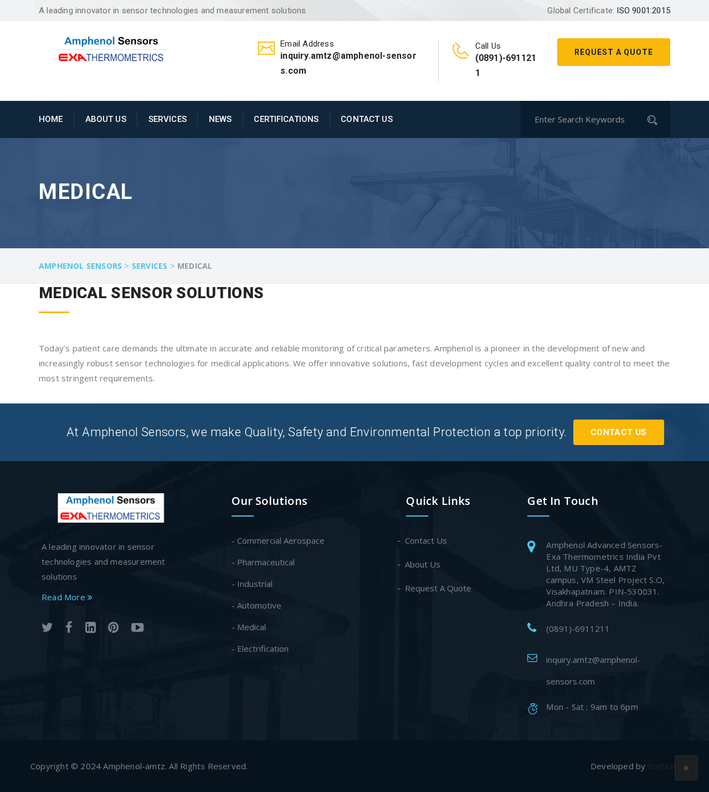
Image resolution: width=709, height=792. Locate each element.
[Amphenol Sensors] (112, 47)
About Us (105, 119)
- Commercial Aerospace (278, 540)
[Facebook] (69, 629)
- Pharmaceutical (263, 562)
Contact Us (366, 119)
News (220, 119)
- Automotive (256, 605)
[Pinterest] (113, 629)
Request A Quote (613, 52)
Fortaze (663, 765)
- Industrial (252, 583)
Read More (65, 596)
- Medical (249, 626)
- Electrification (260, 648)
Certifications (286, 119)
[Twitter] (47, 629)
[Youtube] (137, 629)
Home (51, 119)
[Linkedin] (90, 629)
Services (167, 119)
